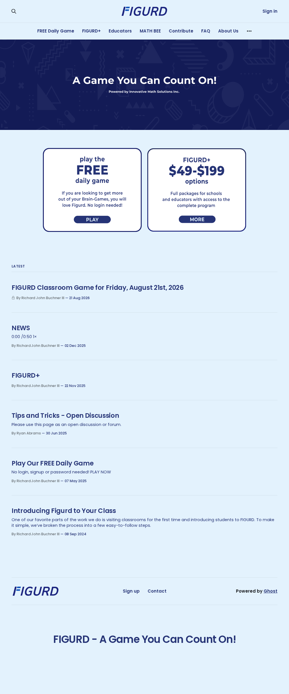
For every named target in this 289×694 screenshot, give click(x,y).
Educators (120, 31)
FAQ (205, 31)
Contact (157, 591)
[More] (249, 31)
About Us (228, 31)
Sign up (131, 591)
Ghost (270, 591)
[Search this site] (14, 11)
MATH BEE (150, 31)
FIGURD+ (91, 31)
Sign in (269, 11)
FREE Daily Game (55, 31)
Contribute (181, 31)
